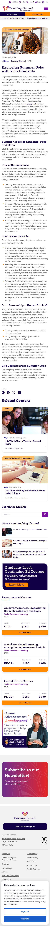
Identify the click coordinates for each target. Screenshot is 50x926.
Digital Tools (19, 448)
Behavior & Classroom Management (18, 458)
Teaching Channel (18, 61)
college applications (30, 104)
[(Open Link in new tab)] (25, 576)
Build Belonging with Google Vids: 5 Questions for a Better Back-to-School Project (29, 554)
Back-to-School (9, 448)
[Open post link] (25, 420)
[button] (38, 2)
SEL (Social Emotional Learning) (17, 30)
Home (4, 18)
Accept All (27, 918)
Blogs (23, 18)
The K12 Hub (13, 18)
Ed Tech (7, 409)
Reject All (27, 910)
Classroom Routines (21, 498)
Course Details (27, 632)
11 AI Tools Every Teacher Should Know (23, 442)
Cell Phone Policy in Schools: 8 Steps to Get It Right (25, 492)
